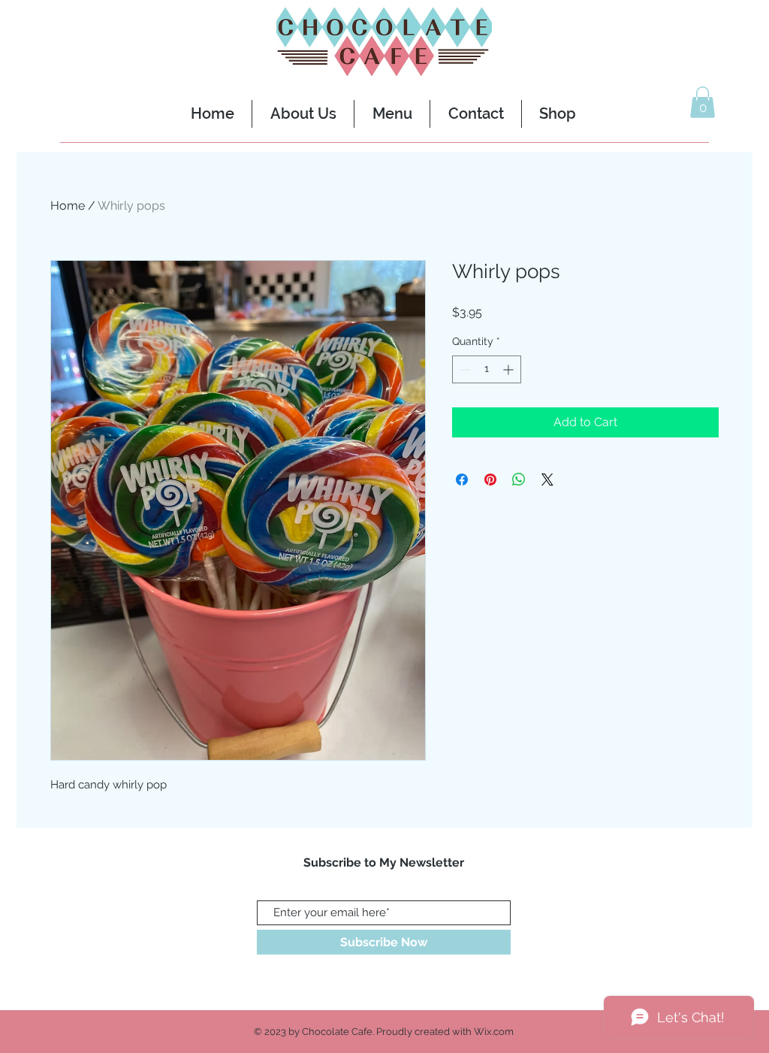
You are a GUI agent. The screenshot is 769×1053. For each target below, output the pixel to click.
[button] (702, 102)
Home (67, 205)
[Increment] (509, 369)
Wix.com (494, 1031)
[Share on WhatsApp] (519, 480)
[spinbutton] (486, 369)
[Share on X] (547, 480)
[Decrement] (463, 369)
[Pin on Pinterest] (490, 480)
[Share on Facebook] (462, 480)
